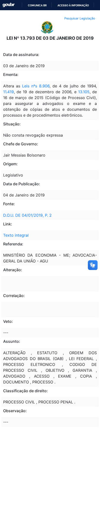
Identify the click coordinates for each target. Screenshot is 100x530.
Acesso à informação (73, 5)
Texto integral (16, 235)
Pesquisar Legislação (79, 18)
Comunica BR (37, 5)
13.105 (84, 91)
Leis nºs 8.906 (36, 86)
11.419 (8, 91)
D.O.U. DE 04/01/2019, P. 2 (27, 215)
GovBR (8, 5)
